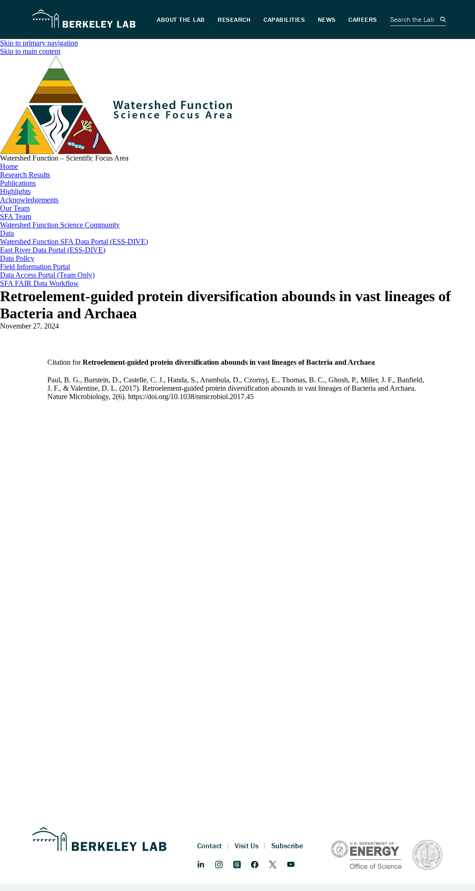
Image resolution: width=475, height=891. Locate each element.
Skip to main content (30, 51)
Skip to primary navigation (39, 43)
